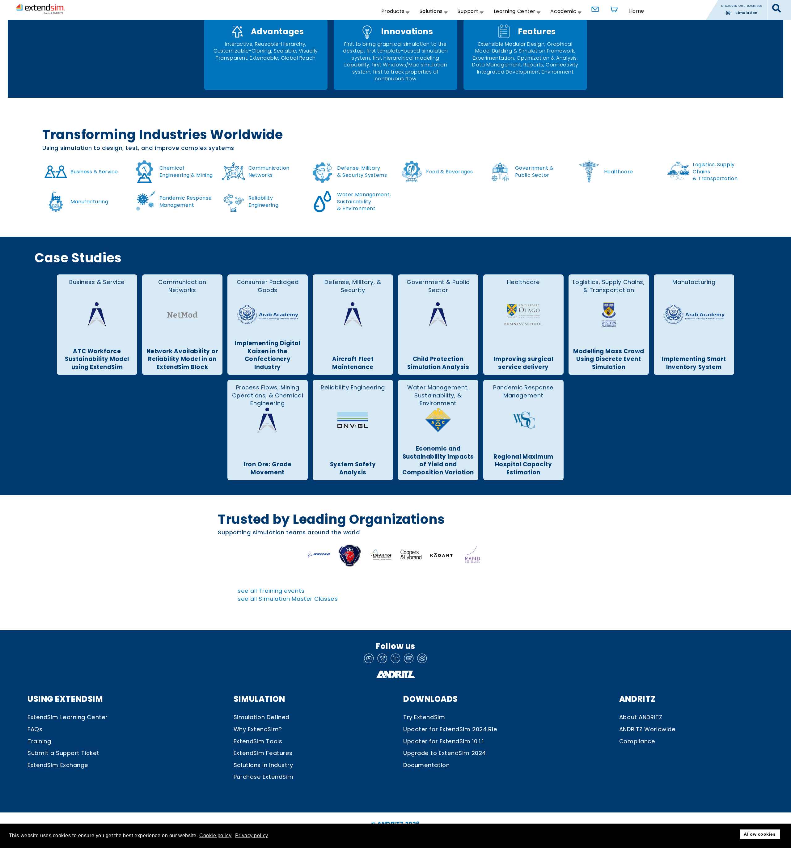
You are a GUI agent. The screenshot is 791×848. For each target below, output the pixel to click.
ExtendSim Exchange (57, 765)
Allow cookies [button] (760, 834)
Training (39, 741)
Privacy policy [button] (251, 835)
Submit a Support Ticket (63, 753)
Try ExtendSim (424, 717)
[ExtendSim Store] (612, 8)
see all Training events (271, 591)
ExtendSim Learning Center (67, 717)
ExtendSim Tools (258, 741)
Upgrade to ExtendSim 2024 (444, 753)
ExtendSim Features (263, 753)
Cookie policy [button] (215, 835)
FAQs (34, 729)
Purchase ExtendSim (264, 777)
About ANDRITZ (640, 717)
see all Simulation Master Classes (288, 599)
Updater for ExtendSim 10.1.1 (443, 741)
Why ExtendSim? (258, 729)
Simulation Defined (262, 717)
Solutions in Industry (263, 765)
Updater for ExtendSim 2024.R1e (450, 729)
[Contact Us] (593, 8)
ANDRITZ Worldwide (647, 729)
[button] (777, 9)
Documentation (426, 765)
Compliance (637, 741)
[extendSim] (40, 9)
